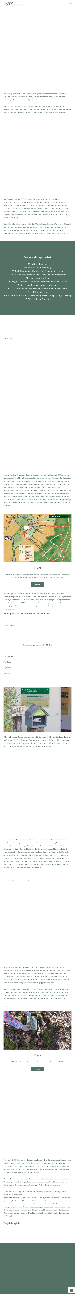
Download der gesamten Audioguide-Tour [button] (37, 645)
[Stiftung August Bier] (14, 4)
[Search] (64, 4)
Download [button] (37, 584)
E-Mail (48, 233)
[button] (70, 4)
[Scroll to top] (71, 1290)
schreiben (7, 746)
